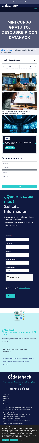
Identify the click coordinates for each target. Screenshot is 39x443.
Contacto (5, 403)
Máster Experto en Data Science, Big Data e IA (16, 409)
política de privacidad (24, 288)
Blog (4, 402)
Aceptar (5, 440)
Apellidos (9, 243)
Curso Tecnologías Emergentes (12, 418)
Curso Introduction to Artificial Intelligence (14, 416)
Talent (4, 400)
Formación (6, 394)
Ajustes (22, 440)
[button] (35, 9)
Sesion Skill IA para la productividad (13, 423)
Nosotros (5, 396)
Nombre (9, 236)
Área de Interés (11, 267)
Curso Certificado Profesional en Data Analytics (16, 414)
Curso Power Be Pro (8, 411)
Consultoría (6, 398)
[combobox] (17, 270)
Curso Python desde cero (10, 413)
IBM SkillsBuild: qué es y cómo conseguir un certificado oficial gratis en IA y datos (16, 112)
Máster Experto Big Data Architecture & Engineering (17, 407)
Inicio (4, 393)
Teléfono (9, 251)
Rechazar (14, 440)
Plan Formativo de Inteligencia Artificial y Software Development (17, 421)
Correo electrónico (12, 259)
